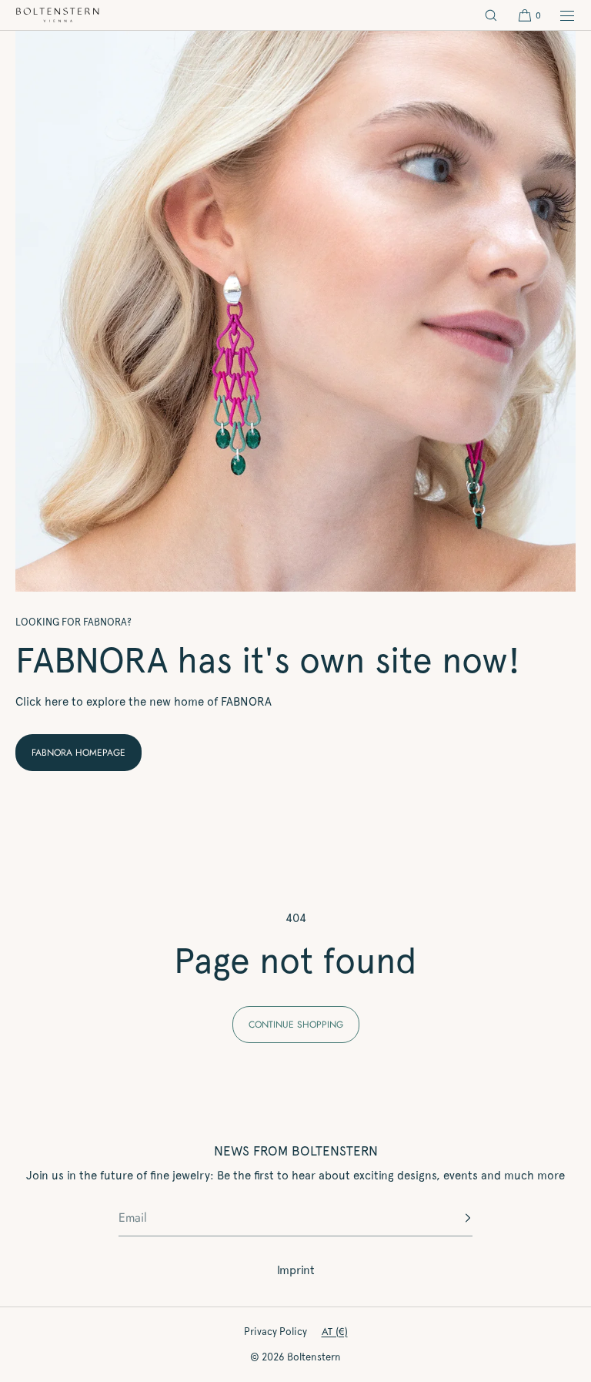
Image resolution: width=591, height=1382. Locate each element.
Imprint (296, 1270)
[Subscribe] (453, 1217)
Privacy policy (275, 1331)
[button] (491, 15)
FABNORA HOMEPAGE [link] (78, 753)
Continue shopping (296, 1024)
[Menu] (559, 15)
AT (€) (335, 1331)
